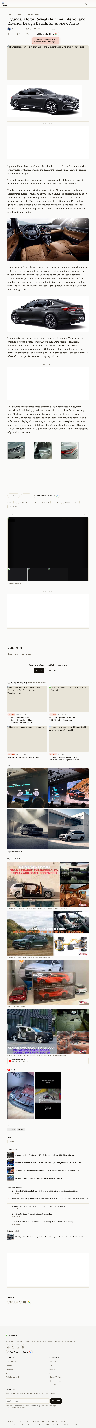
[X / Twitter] (19, 1302)
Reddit (67, 502)
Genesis (52, 1369)
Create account (54, 670)
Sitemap (9, 1373)
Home (9, 14)
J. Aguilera (63, 1421)
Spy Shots (53, 1373)
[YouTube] (24, 1302)
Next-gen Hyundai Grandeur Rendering (25, 757)
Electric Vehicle (55, 1377)
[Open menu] (92, 3)
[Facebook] (14, 1302)
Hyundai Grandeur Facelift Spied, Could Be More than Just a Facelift (64, 758)
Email (76, 502)
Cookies (17, 1425)
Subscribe (56, 1401)
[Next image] (85, 542)
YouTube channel (12, 1377)
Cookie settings (79, 1425)
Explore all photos (14, 852)
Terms (16, 1406)
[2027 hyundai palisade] (68, 829)
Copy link (13, 507)
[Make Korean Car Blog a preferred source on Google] (29, 1302)
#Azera (11, 1141)
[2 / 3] (38, 574)
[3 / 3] (58, 574)
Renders (52, 1385)
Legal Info (32, 1425)
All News (17, 14)
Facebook (23, 502)
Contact (9, 1366)
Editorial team (11, 1362)
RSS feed (9, 1369)
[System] (86, 3)
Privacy (9, 1425)
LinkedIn (34, 502)
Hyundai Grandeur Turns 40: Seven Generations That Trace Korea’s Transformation (20, 720)
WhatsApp (45, 502)
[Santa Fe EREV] (68, 788)
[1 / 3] (18, 574)
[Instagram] (9, 1302)
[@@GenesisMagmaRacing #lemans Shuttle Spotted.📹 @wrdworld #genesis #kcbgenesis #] (48, 1095)
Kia (50, 1366)
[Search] (80, 3)
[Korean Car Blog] (39, 4)
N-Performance (55, 1381)
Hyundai (20, 1129)
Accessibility (45, 1425)
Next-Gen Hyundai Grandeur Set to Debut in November (62, 718)
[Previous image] (11, 542)
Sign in (39, 670)
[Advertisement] (48, 142)
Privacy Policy (35, 1406)
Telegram (57, 502)
